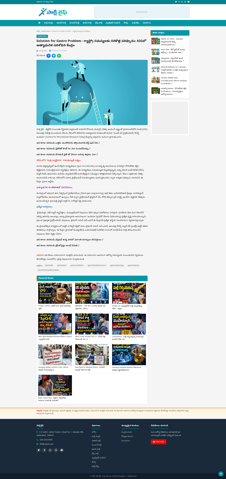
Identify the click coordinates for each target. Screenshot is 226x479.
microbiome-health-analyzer (48, 270)
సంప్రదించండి (126, 432)
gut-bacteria (61, 266)
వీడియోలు (147, 23)
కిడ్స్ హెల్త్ (98, 23)
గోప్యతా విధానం (127, 436)
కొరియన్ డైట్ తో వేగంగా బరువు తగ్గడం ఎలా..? (77, 154)
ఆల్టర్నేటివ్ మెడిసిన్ (113, 23)
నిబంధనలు (125, 441)
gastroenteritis (133, 266)
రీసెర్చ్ (126, 23)
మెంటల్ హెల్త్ (74, 23)
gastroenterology (117, 266)
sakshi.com (132, 476)
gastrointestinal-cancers (97, 266)
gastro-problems (77, 266)
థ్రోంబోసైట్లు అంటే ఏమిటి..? (67, 245)
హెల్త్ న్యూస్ (48, 23)
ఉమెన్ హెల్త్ (87, 23)
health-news (45, 31)
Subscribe (160, 442)
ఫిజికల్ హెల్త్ (61, 23)
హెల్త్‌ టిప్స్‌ (135, 23)
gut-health (49, 266)
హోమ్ (38, 31)
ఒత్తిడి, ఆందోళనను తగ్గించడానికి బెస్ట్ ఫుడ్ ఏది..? (78, 143)
